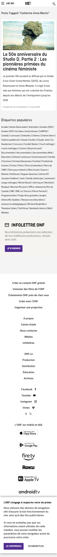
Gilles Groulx (33, 170)
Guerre (44, 170)
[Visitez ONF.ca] (33, 3)
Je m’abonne (13, 248)
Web (49, 208)
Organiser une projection (28, 307)
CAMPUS (43, 131)
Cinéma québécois (10, 140)
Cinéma (36, 135)
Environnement (39, 157)
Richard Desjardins (37, 204)
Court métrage (47, 144)
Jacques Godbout (9, 178)
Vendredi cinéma (38, 208)
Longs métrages (9, 182)
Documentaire (8, 152)
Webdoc (5, 212)
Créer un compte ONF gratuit (28, 283)
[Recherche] (54, 4)
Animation (34, 127)
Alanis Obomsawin (18, 127)
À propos (28, 318)
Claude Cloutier (28, 140)
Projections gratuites (28, 195)
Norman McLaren (19, 187)
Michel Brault (24, 182)
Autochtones (31, 131)
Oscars (27, 191)
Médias (28, 336)
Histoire (5, 174)
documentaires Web (42, 152)
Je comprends (13, 546)
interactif (43, 174)
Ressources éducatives (33, 199)
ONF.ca (19, 191)
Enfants (16, 157)
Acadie (4, 127)
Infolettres (28, 342)
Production (28, 360)
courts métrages (9, 148)
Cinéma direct (48, 135)
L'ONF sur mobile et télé (28, 424)
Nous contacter (28, 330)
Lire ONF (10, 3)
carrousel (14, 135)
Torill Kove (23, 208)
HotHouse (14, 174)
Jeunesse (49, 178)
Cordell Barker (31, 144)
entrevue (25, 157)
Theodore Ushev (9, 208)
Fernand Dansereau (21, 161)
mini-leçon (38, 182)
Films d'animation (33, 165)
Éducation (6, 157)
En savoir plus (36, 546)
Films (20, 165)
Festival (37, 161)
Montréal (49, 182)
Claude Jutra (43, 140)
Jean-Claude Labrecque (31, 178)
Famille (51, 157)
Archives (19, 131)
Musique (5, 187)
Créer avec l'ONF (28, 301)
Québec (16, 199)
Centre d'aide (28, 324)
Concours (18, 144)
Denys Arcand (34, 148)
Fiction (13, 165)
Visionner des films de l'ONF (29, 289)
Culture (22, 148)
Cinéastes (26, 135)
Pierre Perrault (39, 191)
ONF (12, 191)
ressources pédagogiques (13, 204)
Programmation (9, 195)
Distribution (28, 366)
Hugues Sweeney (29, 174)
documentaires (24, 152)
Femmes (6, 161)
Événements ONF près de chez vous (28, 295)
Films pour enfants (17, 170)
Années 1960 (46, 127)
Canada (5, 135)
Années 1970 (7, 131)
